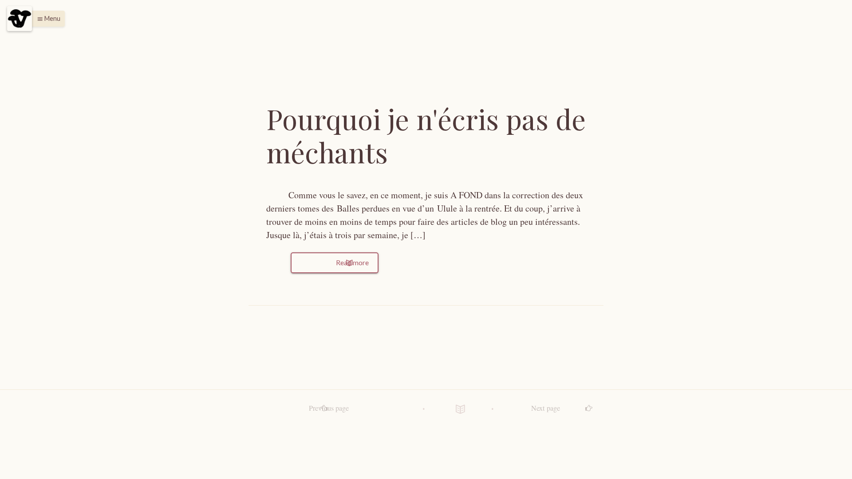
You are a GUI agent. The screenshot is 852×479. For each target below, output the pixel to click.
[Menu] (19, 18)
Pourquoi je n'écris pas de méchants (426, 135)
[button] (46, 19)
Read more (352, 262)
